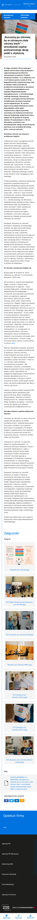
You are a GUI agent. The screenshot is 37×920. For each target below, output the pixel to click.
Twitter (11, 800)
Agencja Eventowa (9, 895)
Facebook (6, 800)
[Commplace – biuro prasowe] (11, 5)
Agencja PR (6, 844)
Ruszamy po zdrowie (8, 16)
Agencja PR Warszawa (10, 854)
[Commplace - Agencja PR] (18, 908)
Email (22, 800)
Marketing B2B (7, 864)
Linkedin (16, 800)
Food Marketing (8, 884)
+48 (4, 827)
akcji (13, 343)
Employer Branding (9, 874)
